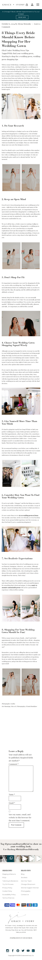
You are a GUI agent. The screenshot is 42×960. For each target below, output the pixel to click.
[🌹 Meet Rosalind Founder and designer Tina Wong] (31, 858)
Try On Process (7, 884)
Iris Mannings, (6, 706)
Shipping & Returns (9, 874)
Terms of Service (8, 898)
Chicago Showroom (28, 884)
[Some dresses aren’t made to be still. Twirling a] (3, 858)
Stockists (24, 877)
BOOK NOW (22, 17)
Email (12, 803)
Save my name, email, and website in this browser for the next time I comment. (20, 817)
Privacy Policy (7, 888)
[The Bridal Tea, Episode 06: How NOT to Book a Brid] (38, 858)
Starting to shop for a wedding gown (17, 56)
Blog (22, 874)
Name (12, 794)
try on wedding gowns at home (28, 515)
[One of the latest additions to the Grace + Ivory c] (17, 858)
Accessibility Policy (9, 894)
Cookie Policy (7, 891)
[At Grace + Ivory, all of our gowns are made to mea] (10, 858)
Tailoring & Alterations (10, 881)
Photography (25, 891)
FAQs (4, 877)
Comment (14, 764)
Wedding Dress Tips (20, 50)
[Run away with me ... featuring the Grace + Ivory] (24, 858)
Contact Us (25, 894)
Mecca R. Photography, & (19, 706)
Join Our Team (26, 881)
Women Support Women (30, 888)
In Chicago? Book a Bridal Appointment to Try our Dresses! (21, 13)
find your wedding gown (23, 53)
